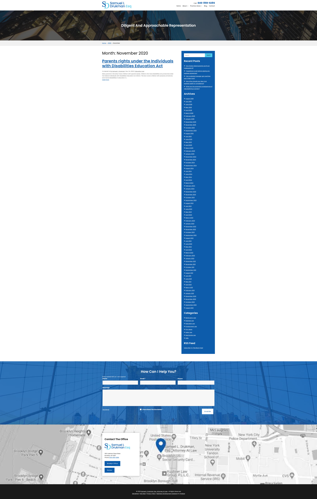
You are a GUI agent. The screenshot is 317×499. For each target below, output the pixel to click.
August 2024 (190, 168)
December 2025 (191, 122)
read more (105, 80)
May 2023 (189, 212)
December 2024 (191, 157)
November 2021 (191, 264)
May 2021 (188, 282)
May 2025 (189, 142)
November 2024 (191, 160)
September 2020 (191, 305)
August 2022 (189, 238)
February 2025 (190, 151)
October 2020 (190, 302)
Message (106, 388)
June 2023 (189, 209)
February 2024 (190, 186)
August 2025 (190, 133)
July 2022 (189, 241)
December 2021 (191, 261)
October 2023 (190, 197)
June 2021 (189, 279)
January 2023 (190, 224)
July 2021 (188, 276)
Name (105, 379)
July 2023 (189, 206)
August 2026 (190, 99)
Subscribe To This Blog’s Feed (193, 348)
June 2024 (189, 174)
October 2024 (190, 163)
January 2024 (190, 189)
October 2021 (190, 267)
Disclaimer (106, 410)
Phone (180, 379)
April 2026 (189, 110)
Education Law (139, 71)
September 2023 (191, 200)
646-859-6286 (206, 3)
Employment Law (191, 326)
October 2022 (190, 232)
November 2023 (191, 195)
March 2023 (189, 218)
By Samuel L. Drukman (117, 71)
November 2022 (191, 229)
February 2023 (190, 221)
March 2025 (189, 148)
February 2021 (190, 290)
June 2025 (189, 139)
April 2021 (189, 285)
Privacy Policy (151, 494)
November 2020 (191, 299)
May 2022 (189, 247)
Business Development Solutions (167, 494)
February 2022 (190, 256)
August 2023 (189, 203)
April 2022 (189, 250)
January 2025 (190, 154)
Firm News (189, 329)
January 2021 (190, 293)
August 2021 (189, 273)
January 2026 (190, 119)
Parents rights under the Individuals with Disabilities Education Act (137, 63)
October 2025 (190, 128)
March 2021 (189, 288)
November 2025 (191, 125)
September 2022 (191, 235)
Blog (205, 6)
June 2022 (189, 244)
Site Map (143, 494)
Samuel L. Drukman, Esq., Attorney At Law (154, 491)
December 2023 (191, 192)
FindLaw (182, 494)
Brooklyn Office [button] (112, 463)
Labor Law (189, 332)
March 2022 (189, 253)
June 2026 (189, 104)
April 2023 (189, 215)
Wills (187, 338)
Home (178, 6)
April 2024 (189, 180)
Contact (212, 6)
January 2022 (190, 258)
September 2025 (191, 131)
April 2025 (189, 145)
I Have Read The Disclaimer (152, 409)
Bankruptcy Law (191, 318)
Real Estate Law (191, 335)
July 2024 (189, 171)
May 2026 (189, 107)
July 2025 (189, 136)
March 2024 (189, 183)
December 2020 (191, 296)
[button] (315, 487)
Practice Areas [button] (195, 6)
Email (143, 379)
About (185, 6)
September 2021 (191, 270)
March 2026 (189, 113)
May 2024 (189, 177)
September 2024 (191, 165)
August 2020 (190, 308)
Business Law (190, 321)
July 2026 (189, 102)
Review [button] (109, 470)
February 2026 (190, 116)
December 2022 (191, 227)
